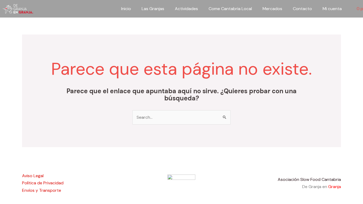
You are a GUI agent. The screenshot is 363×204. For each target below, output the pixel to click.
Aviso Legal (33, 175)
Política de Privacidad (43, 183)
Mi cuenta (332, 8)
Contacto (302, 8)
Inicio (126, 8)
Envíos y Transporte (41, 190)
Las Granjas (153, 8)
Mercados (272, 8)
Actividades (186, 8)
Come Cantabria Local (230, 8)
